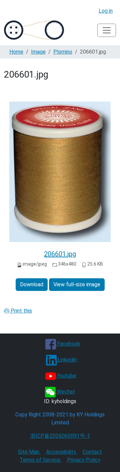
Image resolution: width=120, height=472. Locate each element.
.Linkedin (67, 359)
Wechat (66, 391)
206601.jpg (60, 254)
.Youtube (66, 375)
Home (16, 52)
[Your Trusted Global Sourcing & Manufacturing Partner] (34, 30)
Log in (106, 11)
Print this (20, 311)
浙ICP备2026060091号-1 (60, 436)
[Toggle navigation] (106, 30)
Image (38, 52)
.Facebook (68, 344)
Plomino (62, 52)
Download (31, 284)
